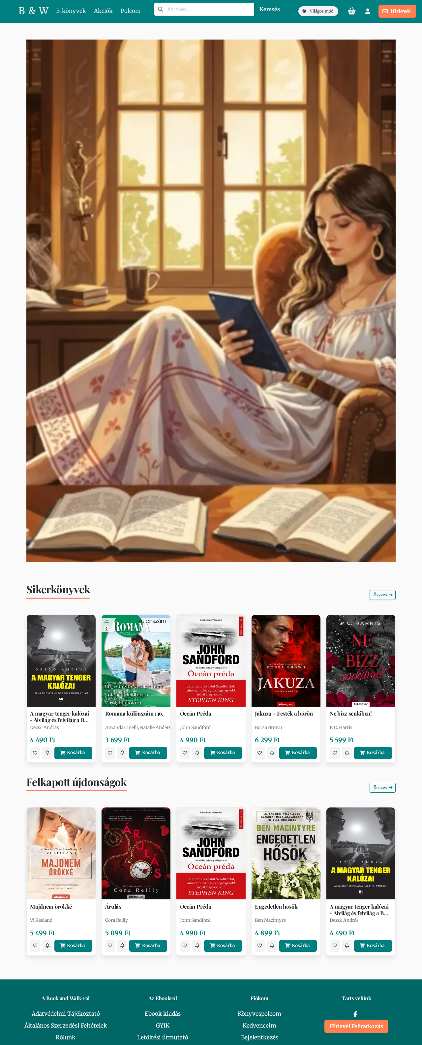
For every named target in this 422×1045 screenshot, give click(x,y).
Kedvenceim (259, 1025)
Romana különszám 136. (134, 713)
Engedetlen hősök (276, 906)
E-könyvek (71, 10)
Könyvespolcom (259, 1013)
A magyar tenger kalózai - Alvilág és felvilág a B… (59, 716)
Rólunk (65, 1037)
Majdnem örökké (51, 906)
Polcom (131, 10)
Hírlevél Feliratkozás (356, 1026)
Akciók (103, 10)
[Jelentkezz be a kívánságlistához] (35, 753)
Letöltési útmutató (162, 1037)
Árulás (113, 906)
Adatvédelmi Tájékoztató (66, 1013)
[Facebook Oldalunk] (355, 1014)
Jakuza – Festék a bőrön (284, 713)
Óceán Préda (195, 713)
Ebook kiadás (163, 1013)
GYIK (162, 1025)
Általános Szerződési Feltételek (65, 1025)
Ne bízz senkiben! (351, 713)
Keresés (269, 9)
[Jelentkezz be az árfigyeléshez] (47, 753)
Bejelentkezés (259, 1037)
